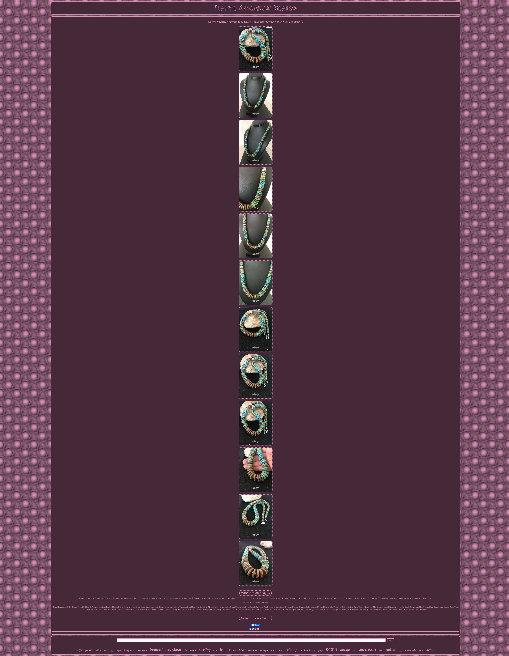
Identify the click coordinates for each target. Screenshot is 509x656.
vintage (292, 649)
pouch (88, 650)
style (80, 650)
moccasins (252, 650)
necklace (173, 649)
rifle (185, 650)
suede (400, 651)
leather (225, 649)
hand (354, 651)
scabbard (305, 650)
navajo (345, 650)
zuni (273, 650)
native (332, 649)
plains (112, 651)
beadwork (142, 650)
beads (281, 650)
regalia (119, 651)
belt (106, 651)
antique (264, 650)
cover (215, 651)
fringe (320, 651)
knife (314, 651)
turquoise (129, 650)
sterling (205, 650)
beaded (156, 649)
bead (242, 650)
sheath (420, 651)
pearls (193, 650)
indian (391, 649)
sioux (97, 650)
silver (430, 650)
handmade (410, 650)
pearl (381, 650)
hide (234, 651)
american (367, 649)
